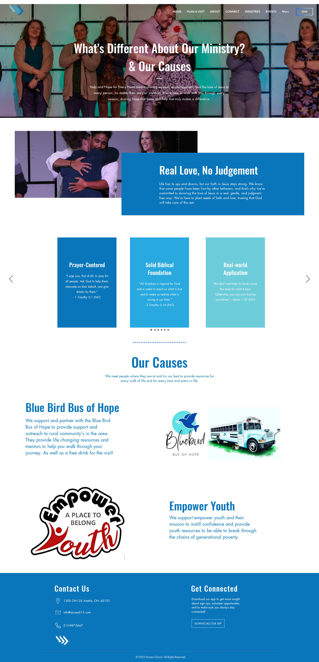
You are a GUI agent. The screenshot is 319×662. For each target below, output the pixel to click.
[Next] (308, 279)
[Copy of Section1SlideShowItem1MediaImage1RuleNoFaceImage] (154, 330)
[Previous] (11, 279)
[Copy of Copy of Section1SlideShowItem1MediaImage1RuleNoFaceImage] (158, 329)
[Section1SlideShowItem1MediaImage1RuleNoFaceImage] (151, 329)
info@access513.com (77, 612)
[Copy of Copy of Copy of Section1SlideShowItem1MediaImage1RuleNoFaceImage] (161, 329)
